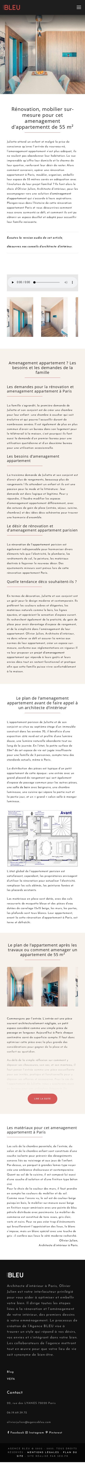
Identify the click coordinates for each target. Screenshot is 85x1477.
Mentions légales (43, 1452)
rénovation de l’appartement (30, 544)
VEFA (11, 1379)
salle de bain (21, 787)
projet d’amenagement (49, 652)
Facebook (17, 1432)
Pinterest (55, 1432)
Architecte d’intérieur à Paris (58, 1245)
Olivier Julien (68, 1240)
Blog (10, 1371)
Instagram (37, 1432)
